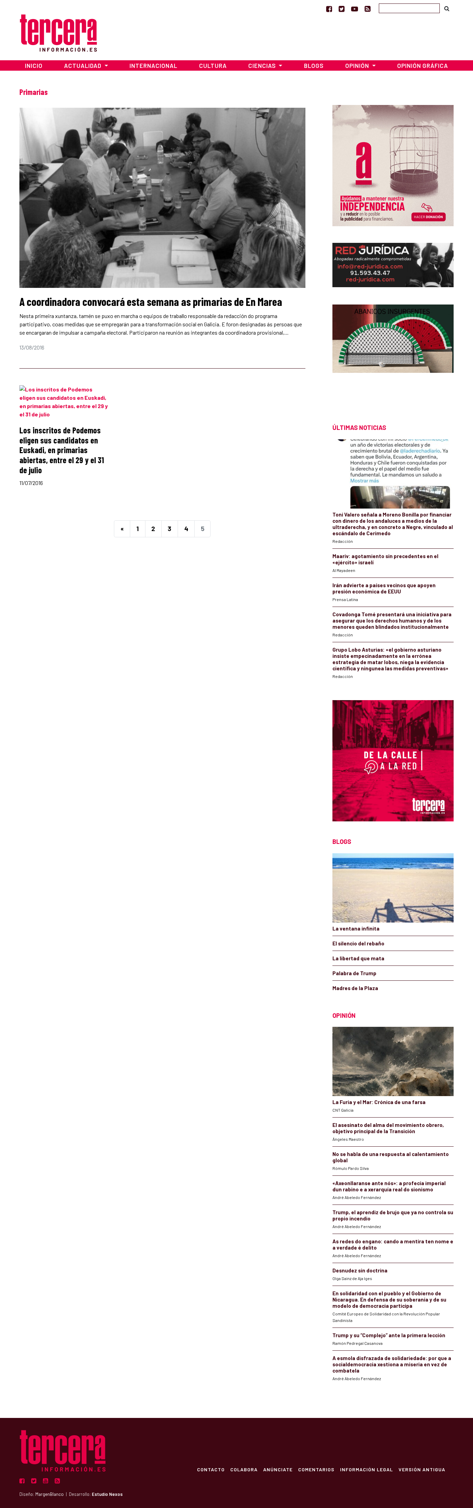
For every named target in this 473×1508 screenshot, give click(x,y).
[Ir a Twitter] (342, 9)
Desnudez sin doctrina (359, 1270)
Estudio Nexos (107, 1494)
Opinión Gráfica (422, 65)
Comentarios (316, 1469)
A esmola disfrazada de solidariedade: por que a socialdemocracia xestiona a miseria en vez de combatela (391, 1364)
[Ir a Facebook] (329, 9)
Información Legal (366, 1469)
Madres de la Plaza (355, 988)
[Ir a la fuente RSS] (368, 9)
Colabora (244, 1469)
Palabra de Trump (354, 973)
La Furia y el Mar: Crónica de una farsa (379, 1102)
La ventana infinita (356, 928)
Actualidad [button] (83, 65)
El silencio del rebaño (358, 943)
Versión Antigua (422, 1469)
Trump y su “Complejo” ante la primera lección (388, 1335)
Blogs (314, 65)
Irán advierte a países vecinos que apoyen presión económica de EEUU (384, 588)
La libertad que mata (358, 958)
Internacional (153, 65)
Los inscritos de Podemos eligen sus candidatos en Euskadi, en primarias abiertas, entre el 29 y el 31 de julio (61, 450)
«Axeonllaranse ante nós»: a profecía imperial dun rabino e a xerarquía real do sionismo (389, 1186)
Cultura (213, 65)
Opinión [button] (358, 65)
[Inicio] (58, 32)
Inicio (34, 65)
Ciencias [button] (262, 65)
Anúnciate (278, 1469)
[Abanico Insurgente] (393, 352)
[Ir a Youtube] (354, 9)
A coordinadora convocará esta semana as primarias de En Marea (150, 301)
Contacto (211, 1469)
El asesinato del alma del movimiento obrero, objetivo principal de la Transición (388, 1128)
